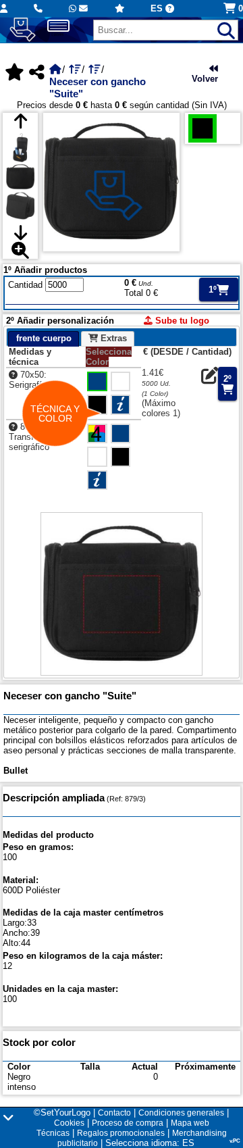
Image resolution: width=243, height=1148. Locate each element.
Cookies (69, 1123)
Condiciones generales (181, 1113)
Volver (205, 79)
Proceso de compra (127, 1123)
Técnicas (53, 1133)
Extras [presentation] (112, 338)
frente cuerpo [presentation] (44, 338)
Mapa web (190, 1123)
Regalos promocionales (121, 1133)
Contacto (114, 1113)
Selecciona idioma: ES (149, 1143)
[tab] (43, 339)
